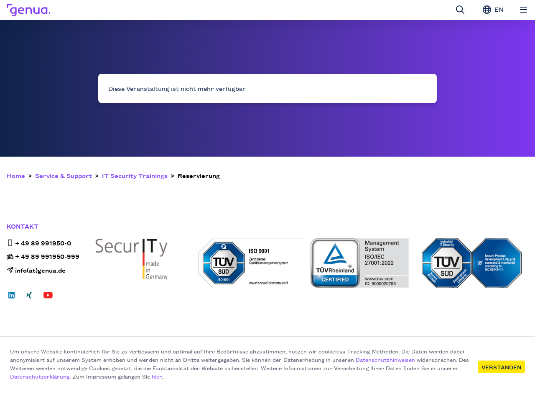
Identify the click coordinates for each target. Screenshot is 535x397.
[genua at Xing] (29, 298)
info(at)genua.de (40, 270)
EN (498, 9)
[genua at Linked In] (14, 298)
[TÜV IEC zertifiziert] (475, 263)
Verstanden (501, 367)
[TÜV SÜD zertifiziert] (252, 263)
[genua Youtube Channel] (48, 298)
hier (157, 376)
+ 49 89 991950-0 (43, 242)
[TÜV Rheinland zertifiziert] (363, 263)
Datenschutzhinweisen (385, 359)
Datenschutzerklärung (39, 376)
